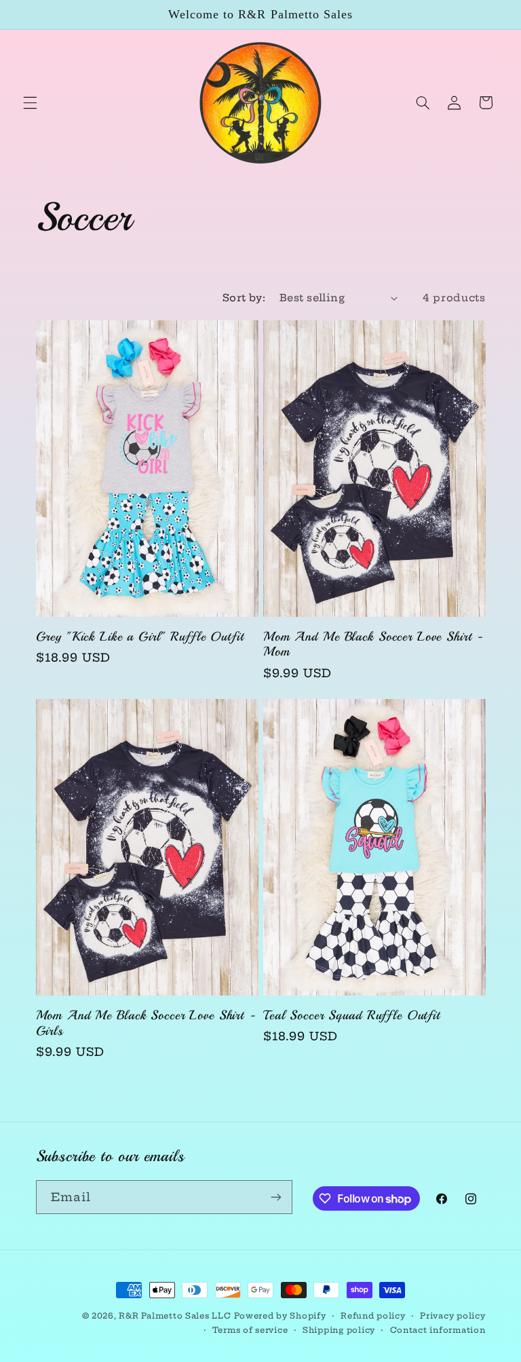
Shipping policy (339, 1330)
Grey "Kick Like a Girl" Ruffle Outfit (140, 637)
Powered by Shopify (280, 1316)
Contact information (438, 1330)
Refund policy (373, 1316)
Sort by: (244, 297)
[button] (29, 102)
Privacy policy (452, 1316)
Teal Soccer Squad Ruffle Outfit (351, 1015)
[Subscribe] (275, 1196)
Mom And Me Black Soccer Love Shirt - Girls (146, 1023)
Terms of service (250, 1330)
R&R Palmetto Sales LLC (175, 1316)
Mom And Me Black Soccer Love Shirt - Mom (373, 644)
